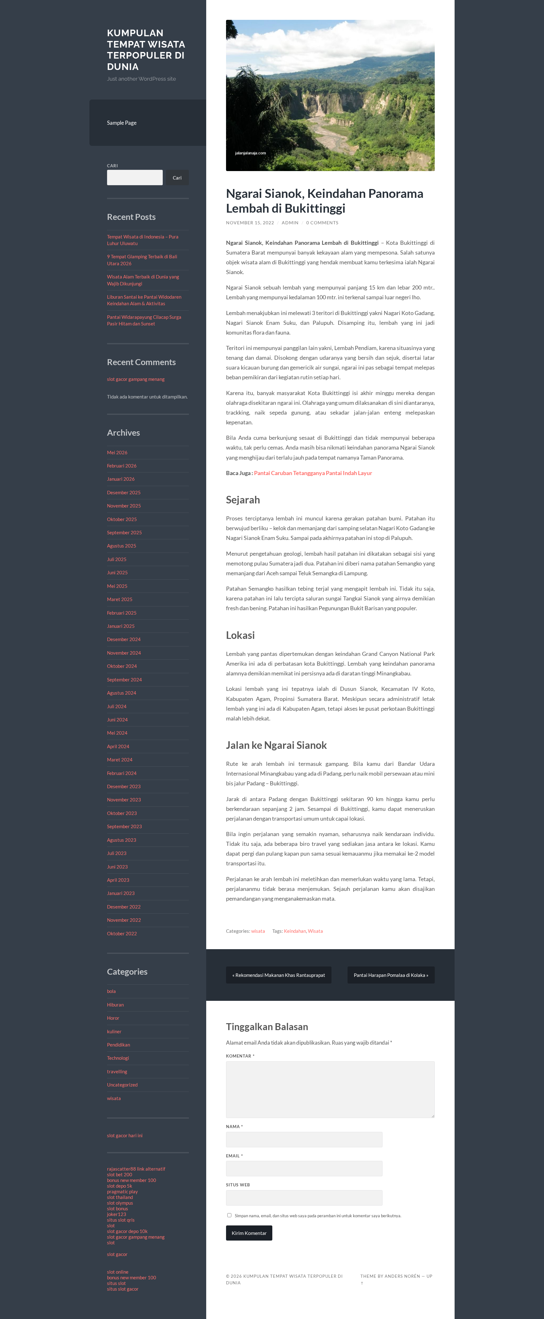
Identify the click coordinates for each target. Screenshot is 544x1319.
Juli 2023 (117, 853)
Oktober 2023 (122, 813)
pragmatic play (122, 1191)
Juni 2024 (117, 719)
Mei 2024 (117, 733)
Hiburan (115, 1004)
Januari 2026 (121, 479)
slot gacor (117, 1254)
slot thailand (120, 1197)
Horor (113, 1018)
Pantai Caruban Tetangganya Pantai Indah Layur (313, 472)
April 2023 (118, 880)
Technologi (118, 1058)
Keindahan (295, 931)
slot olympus (120, 1203)
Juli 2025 (117, 559)
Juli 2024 (117, 706)
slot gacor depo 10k (127, 1231)
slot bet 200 (119, 1174)
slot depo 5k (119, 1186)
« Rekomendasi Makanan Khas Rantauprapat (278, 975)
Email (234, 1155)
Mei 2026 (117, 452)
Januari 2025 (121, 626)
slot (111, 1225)
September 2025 (124, 532)
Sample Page (122, 122)
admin (290, 222)
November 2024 (124, 653)
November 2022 (124, 920)
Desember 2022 (124, 906)
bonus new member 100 (131, 1180)
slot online (117, 1272)
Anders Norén (402, 1276)
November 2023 (124, 799)
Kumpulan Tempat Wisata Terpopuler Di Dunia (146, 49)
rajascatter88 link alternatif (136, 1169)
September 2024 (124, 679)
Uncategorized (122, 1084)
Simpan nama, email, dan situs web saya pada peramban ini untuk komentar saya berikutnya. (318, 1215)
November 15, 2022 (250, 222)
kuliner (114, 1031)
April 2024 (118, 746)
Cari (112, 165)
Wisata (315, 931)
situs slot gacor (123, 1289)
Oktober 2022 (122, 933)
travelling (117, 1071)
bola (111, 991)
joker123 (116, 1214)
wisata (114, 1098)
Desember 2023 (124, 786)
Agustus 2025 (121, 545)
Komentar (240, 1055)
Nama (234, 1126)
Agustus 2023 (121, 840)
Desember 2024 (124, 639)
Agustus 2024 (121, 693)
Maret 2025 (120, 599)
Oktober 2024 (122, 666)
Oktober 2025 (122, 519)
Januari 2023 (121, 893)
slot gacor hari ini (125, 1135)
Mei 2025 (117, 586)
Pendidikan (118, 1044)
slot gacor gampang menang (136, 379)
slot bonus (117, 1208)
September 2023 (124, 826)
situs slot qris (121, 1220)
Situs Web (238, 1184)
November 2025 (124, 505)
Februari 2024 (122, 773)
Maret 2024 (120, 759)
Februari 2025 (122, 613)
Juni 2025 (117, 572)
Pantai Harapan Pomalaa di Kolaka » (391, 975)
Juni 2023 (117, 866)
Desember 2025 (124, 492)
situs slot (116, 1283)
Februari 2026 (122, 465)
